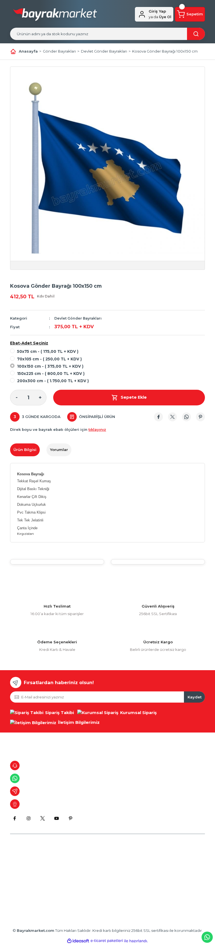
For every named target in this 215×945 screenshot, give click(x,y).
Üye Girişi (152, 858)
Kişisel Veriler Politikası (97, 885)
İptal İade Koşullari (94, 876)
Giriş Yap (157, 11)
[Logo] (55, 16)
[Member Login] (142, 14)
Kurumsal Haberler (27, 885)
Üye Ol (160, 17)
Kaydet (195, 697)
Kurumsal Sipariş (92, 895)
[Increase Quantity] (40, 397)
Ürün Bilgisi (24, 449)
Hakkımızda (21, 858)
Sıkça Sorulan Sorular (164, 885)
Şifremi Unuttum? (160, 895)
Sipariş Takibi (156, 876)
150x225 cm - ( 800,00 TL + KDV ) (51, 373)
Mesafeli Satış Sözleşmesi (100, 858)
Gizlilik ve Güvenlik (94, 867)
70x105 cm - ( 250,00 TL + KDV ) (49, 359)
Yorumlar (59, 449)
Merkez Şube (22, 867)
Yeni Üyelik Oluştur (161, 867)
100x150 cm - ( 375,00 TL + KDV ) (50, 366)
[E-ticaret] (106, 941)
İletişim (16, 876)
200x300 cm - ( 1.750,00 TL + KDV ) (53, 381)
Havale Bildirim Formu (30, 895)
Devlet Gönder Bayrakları (78, 318)
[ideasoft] (78, 941)
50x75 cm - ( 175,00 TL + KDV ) (47, 351)
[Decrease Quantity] (16, 397)
